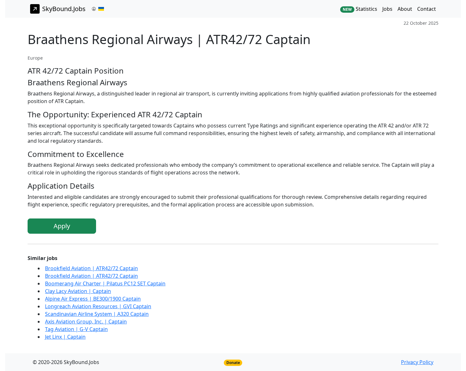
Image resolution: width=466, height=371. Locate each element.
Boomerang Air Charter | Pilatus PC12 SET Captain (105, 283)
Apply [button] (62, 226)
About (405, 8)
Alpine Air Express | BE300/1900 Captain (93, 298)
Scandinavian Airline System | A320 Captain (97, 313)
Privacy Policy (417, 362)
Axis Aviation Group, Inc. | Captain (86, 321)
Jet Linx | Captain (65, 336)
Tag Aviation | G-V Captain (76, 329)
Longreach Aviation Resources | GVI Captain (98, 306)
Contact (426, 8)
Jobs (387, 8)
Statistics (360, 8)
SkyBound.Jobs (64, 8)
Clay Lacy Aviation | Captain (78, 291)
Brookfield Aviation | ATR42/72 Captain (91, 268)
